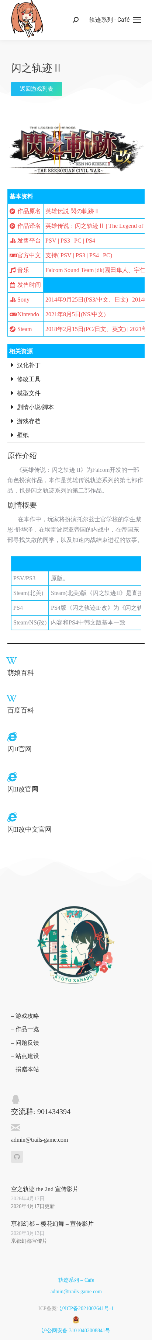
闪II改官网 (22, 789)
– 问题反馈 (25, 1043)
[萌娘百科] (11, 661)
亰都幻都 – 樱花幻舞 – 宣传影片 (52, 1224)
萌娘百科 (20, 672)
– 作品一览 (25, 1029)
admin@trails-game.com (76, 1291)
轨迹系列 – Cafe (76, 1280)
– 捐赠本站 (25, 1069)
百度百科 (20, 710)
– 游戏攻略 (25, 1016)
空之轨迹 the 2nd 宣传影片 (45, 1189)
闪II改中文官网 (29, 829)
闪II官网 (19, 749)
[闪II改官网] (12, 777)
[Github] (17, 1157)
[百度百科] (11, 698)
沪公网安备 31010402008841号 (76, 1330)
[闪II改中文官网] (12, 817)
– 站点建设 (25, 1056)
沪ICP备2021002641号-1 (87, 1308)
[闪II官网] (12, 736)
